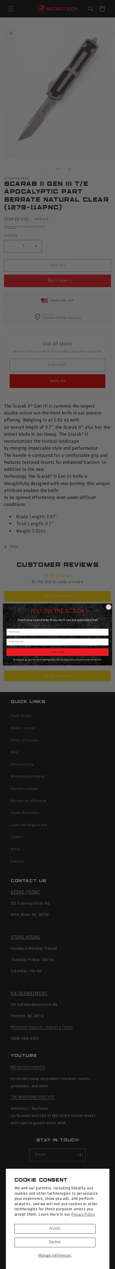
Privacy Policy (83, 1215)
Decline (55, 1242)
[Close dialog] (108, 607)
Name (9, 626)
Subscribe (57, 652)
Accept (54, 1229)
